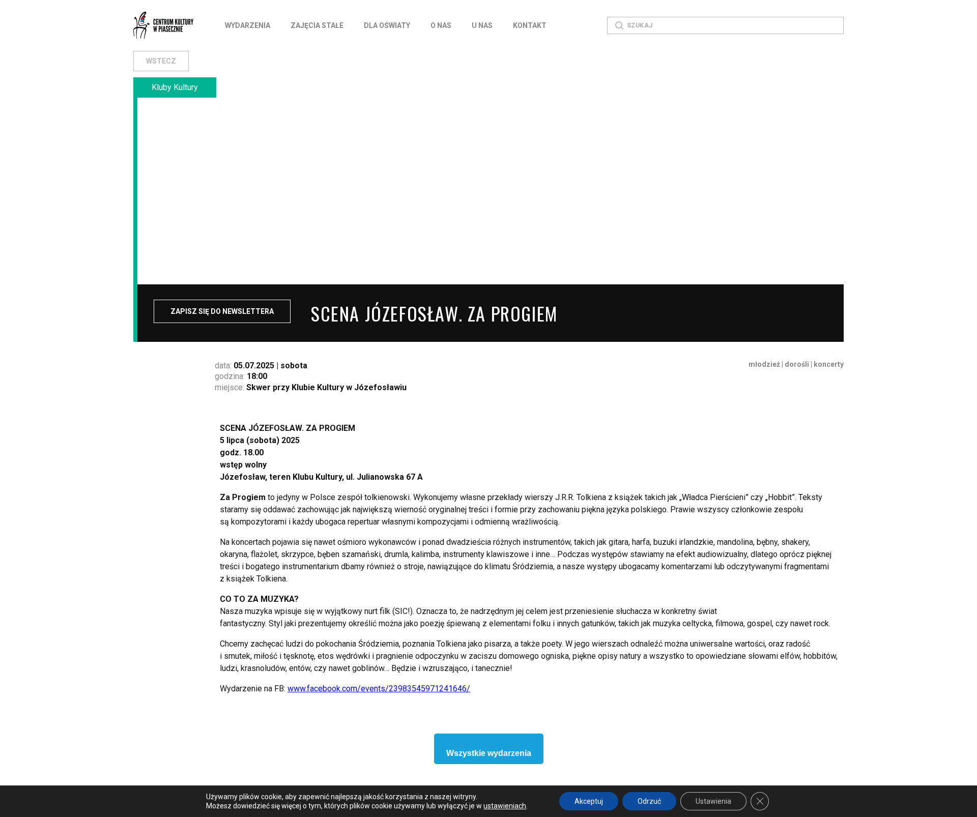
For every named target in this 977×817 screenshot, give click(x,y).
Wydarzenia (247, 25)
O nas (440, 25)
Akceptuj (588, 801)
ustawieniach (504, 806)
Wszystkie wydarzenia (488, 753)
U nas (482, 25)
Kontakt (530, 25)
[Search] (619, 25)
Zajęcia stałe (317, 25)
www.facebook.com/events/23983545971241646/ (379, 688)
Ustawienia (713, 801)
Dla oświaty (387, 25)
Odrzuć (649, 801)
